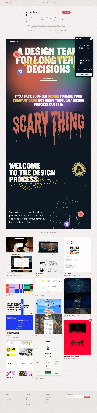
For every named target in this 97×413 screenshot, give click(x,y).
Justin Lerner (38, 294)
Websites (8, 395)
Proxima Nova (39, 32)
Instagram (48, 397)
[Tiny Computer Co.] (77, 254)
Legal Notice (80, 409)
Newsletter (28, 402)
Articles (7, 402)
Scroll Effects (58, 30)
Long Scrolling (35, 25)
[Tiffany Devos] (19, 286)
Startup (78, 275)
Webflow (43, 20)
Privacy (85, 409)
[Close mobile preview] (92, 38)
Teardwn (37, 335)
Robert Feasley (39, 377)
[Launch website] (61, 273)
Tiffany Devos (9, 294)
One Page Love (11, 2)
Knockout (33, 32)
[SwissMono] (77, 337)
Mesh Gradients (42, 25)
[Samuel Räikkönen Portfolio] (77, 296)
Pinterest (48, 401)
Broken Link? (68, 15)
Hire (27, 397)
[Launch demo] (90, 356)
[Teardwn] (48, 316)
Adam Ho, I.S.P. (10, 377)
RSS (47, 402)
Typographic (64, 30)
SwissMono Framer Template (71, 356)
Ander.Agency (31, 15)
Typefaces (8, 401)
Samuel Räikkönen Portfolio (71, 315)
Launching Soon (67, 275)
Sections (8, 397)
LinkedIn (48, 399)
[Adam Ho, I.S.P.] (19, 358)
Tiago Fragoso (39, 273)
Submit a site (29, 395)
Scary (59, 25)
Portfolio (33, 30)
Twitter (47, 395)
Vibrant (33, 27)
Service (17, 337)
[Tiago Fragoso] (48, 254)
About (90, 409)
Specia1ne (9, 335)
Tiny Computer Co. (69, 273)
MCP (27, 401)
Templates (8, 399)
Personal (14, 275)
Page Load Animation (52, 25)
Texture (63, 25)
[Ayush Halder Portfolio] (19, 255)
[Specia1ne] (19, 316)
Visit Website (66, 12)
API (27, 399)
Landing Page (9, 275)
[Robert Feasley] (48, 358)
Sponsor (28, 404)
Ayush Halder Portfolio (12, 274)
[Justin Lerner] (48, 285)
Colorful (56, 32)
